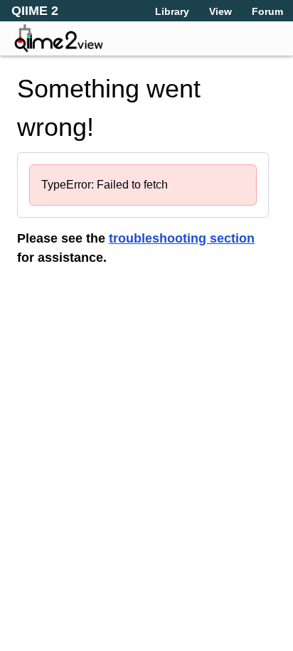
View (220, 11)
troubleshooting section (182, 238)
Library (172, 11)
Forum (267, 11)
